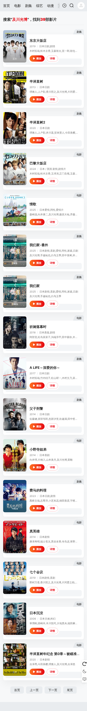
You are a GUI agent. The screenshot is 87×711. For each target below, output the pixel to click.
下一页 (52, 690)
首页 (17, 690)
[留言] (84, 679)
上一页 (34, 690)
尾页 (70, 690)
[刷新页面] (84, 664)
